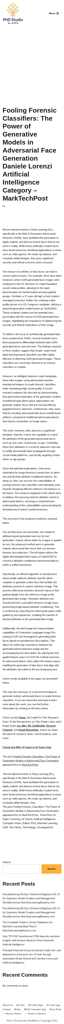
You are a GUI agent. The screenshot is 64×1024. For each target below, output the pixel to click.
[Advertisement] (32, 62)
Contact (7, 1009)
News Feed (55, 1009)
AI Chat (20, 1005)
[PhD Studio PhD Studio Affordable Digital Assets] (13, 13)
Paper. (22, 717)
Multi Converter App (35, 1009)
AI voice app (53, 1005)
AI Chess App (35, 1005)
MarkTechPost (30, 764)
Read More (46, 814)
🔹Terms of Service (35, 1013)
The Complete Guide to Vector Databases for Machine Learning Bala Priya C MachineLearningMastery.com (28, 926)
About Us (8, 1005)
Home (17, 1009)
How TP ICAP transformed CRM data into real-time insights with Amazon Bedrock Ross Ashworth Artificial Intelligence (31, 940)
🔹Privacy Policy (12, 1013)
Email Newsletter (29, 729)
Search (7, 862)
